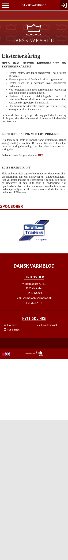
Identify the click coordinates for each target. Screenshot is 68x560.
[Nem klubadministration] (34, 355)
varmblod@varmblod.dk (37, 298)
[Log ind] (64, 5)
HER (41, 155)
